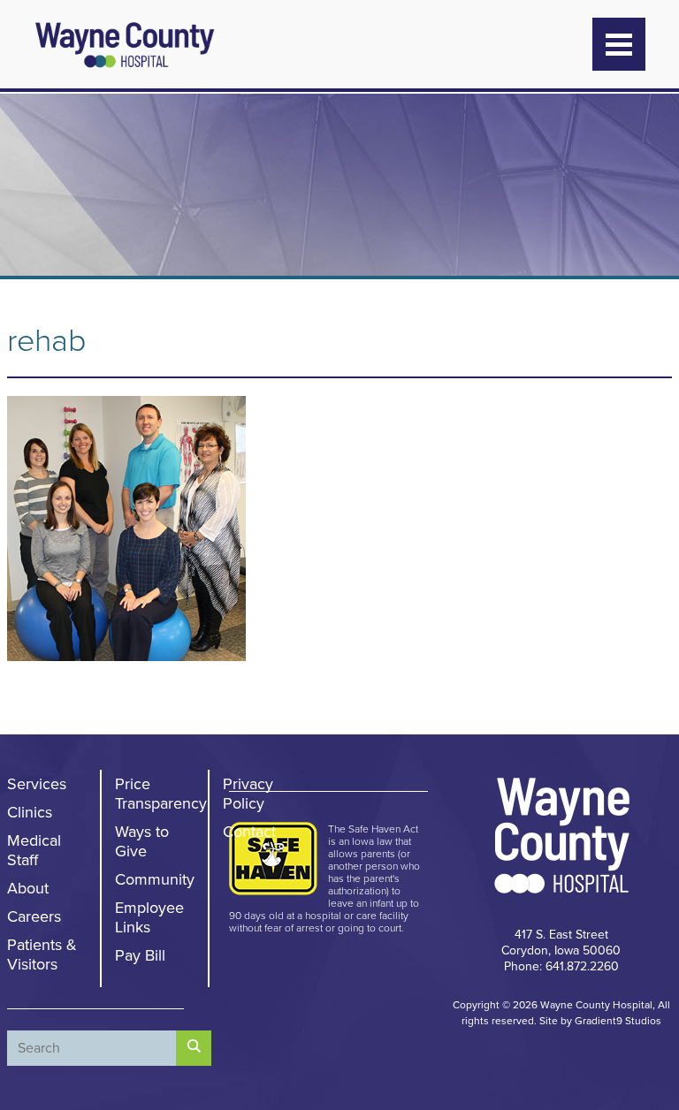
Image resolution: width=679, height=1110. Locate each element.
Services (36, 784)
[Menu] (618, 44)
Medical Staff (34, 850)
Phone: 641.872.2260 (561, 966)
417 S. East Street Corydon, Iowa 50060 (561, 942)
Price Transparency (161, 793)
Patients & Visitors (42, 954)
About (28, 888)
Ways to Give (142, 841)
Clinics (29, 812)
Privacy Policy (248, 793)
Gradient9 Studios (618, 1021)
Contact (249, 831)
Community (155, 879)
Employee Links (149, 917)
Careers (34, 916)
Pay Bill (140, 955)
